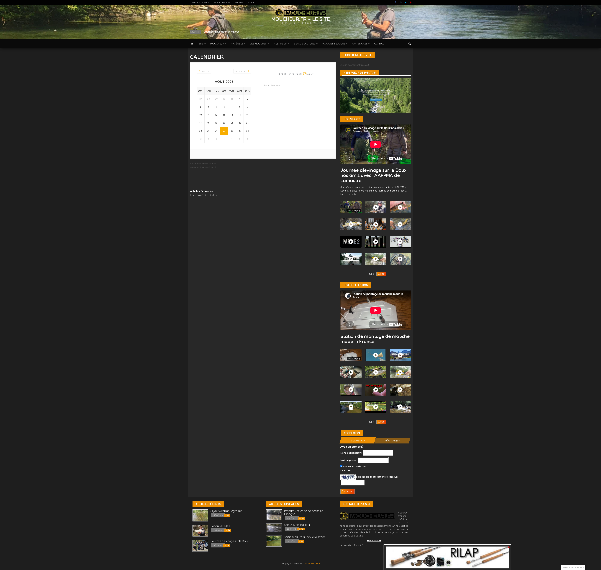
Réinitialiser (392, 440)
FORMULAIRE (374, 540)
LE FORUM (238, 2)
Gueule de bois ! (217, 31)
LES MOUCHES (258, 43)
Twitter (405, 2)
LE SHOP (250, 2)
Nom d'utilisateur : (351, 452)
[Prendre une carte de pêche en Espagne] (274, 514)
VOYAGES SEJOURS (334, 43)
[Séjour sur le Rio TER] (274, 527)
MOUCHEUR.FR (312, 563)
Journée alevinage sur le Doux (230, 541)
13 (300, 529)
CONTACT (380, 43)
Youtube (410, 2)
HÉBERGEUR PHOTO (201, 2)
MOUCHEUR (217, 43)
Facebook (395, 2)
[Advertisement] (263, 206)
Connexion (358, 440)
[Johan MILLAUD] (200, 530)
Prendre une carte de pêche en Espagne (303, 512)
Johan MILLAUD (221, 526)
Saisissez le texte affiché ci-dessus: (377, 476)
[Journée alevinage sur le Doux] (200, 545)
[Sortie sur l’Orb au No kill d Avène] (274, 540)
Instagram (400, 2)
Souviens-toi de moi (354, 466)
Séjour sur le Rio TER (297, 524)
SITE (201, 43)
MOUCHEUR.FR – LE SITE (300, 19)
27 (300, 518)
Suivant (381, 273)
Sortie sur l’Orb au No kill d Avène (304, 537)
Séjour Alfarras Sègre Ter (226, 511)
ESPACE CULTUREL (305, 43)
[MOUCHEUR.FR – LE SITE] (192, 43)
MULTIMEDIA (281, 43)
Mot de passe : (348, 460)
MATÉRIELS (237, 43)
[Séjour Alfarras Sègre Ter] (200, 515)
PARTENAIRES (360, 43)
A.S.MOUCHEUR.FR (221, 2)
